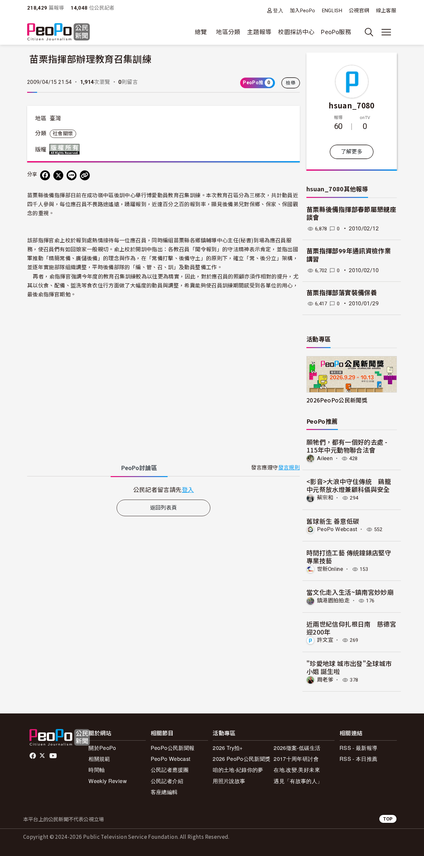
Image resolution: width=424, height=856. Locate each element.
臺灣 (55, 118)
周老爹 (325, 680)
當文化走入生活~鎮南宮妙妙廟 (350, 591)
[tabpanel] (163, 489)
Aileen (325, 458)
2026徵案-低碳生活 (297, 748)
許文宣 (325, 640)
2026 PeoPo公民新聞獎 (241, 759)
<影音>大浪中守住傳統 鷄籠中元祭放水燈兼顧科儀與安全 (348, 485)
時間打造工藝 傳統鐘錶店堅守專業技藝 (348, 556)
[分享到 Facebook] (45, 175)
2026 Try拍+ (228, 748)
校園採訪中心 (296, 32)
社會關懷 (63, 134)
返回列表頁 (163, 508)
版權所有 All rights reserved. (65, 149)
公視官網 (359, 11)
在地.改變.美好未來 (297, 769)
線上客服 (386, 11)
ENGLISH (332, 11)
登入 (278, 10)
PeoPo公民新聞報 (173, 748)
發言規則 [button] (289, 467)
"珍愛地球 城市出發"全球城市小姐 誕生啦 (349, 667)
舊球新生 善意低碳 (332, 521)
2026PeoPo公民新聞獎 (336, 400)
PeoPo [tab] (139, 467)
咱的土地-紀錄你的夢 (238, 769)
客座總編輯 (164, 792)
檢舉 (290, 83)
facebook (33, 756)
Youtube (53, 756)
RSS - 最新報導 (359, 748)
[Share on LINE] (72, 175)
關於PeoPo (102, 748)
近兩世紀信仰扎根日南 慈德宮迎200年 (351, 627)
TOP (388, 819)
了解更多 (351, 152)
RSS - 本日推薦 (359, 759)
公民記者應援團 (170, 769)
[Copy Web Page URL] (85, 175)
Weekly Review (107, 781)
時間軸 (96, 769)
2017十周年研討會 (296, 759)
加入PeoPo (302, 11)
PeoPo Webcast (337, 529)
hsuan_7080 (352, 105)
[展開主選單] (386, 32)
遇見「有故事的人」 (298, 781)
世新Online (330, 569)
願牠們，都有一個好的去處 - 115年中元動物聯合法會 (346, 445)
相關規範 (99, 759)
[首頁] (58, 32)
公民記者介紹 (167, 781)
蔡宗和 (325, 498)
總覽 (201, 32)
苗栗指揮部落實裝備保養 (341, 293)
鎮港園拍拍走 (333, 600)
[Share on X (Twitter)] (58, 175)
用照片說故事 (229, 781)
